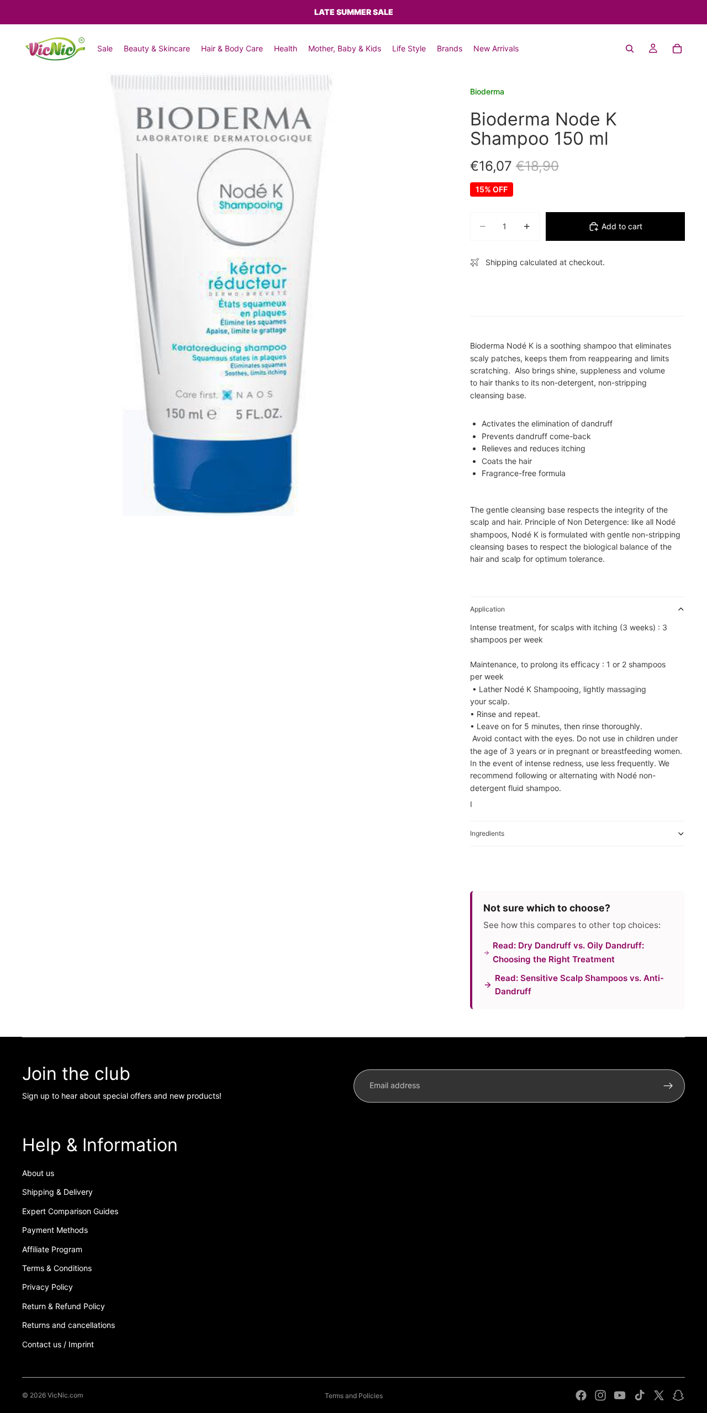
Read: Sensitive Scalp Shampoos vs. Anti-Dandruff (579, 985)
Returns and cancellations (68, 1325)
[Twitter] (659, 1395)
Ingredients (487, 833)
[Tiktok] (639, 1395)
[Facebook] (581, 1395)
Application (487, 609)
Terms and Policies (354, 1395)
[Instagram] (600, 1395)
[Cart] (677, 48)
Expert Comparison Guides (70, 1211)
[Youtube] (619, 1395)
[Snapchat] (678, 1395)
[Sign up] (668, 1086)
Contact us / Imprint (58, 1344)
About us (38, 1173)
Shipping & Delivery (57, 1191)
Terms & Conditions (57, 1268)
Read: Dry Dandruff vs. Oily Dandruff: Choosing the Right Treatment (568, 952)
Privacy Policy (47, 1286)
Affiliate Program (52, 1249)
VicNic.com (65, 1395)
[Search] (630, 48)
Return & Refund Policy (63, 1306)
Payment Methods (55, 1230)
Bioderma (487, 91)
